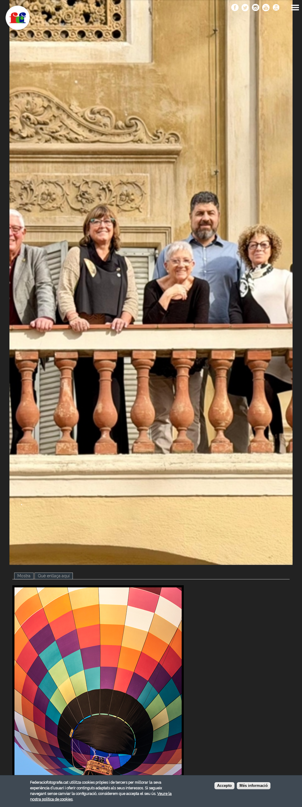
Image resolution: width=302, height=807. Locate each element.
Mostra (25, 575)
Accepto (224, 786)
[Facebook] (235, 8)
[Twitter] (245, 8)
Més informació (253, 786)
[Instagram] (255, 8)
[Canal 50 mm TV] (276, 8)
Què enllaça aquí (54, 575)
